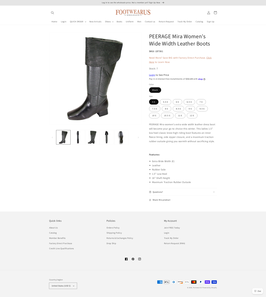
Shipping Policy (114, 232)
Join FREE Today (172, 227)
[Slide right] (138, 137)
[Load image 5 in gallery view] (121, 137)
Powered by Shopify (209, 288)
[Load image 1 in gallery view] (63, 137)
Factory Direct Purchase (60, 243)
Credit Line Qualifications (61, 248)
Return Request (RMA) (174, 243)
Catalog (53, 232)
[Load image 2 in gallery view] (78, 137)
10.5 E (167, 115)
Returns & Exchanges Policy (120, 238)
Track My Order (171, 238)
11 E (180, 115)
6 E (177, 101)
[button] (52, 12)
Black (155, 90)
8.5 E (178, 108)
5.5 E (165, 101)
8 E (166, 108)
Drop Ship (111, 243)
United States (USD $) (61, 285)
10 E (154, 115)
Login (152, 74)
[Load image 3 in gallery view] (92, 137)
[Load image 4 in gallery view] (106, 137)
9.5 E (202, 108)
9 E (190, 108)
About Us (53, 227)
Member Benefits (57, 238)
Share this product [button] (161, 199)
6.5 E (189, 101)
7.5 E (154, 108)
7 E (201, 101)
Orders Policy (113, 227)
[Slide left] (52, 137)
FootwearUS (197, 288)
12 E (192, 115)
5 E (153, 101)
